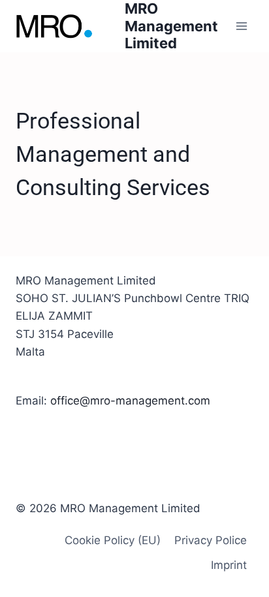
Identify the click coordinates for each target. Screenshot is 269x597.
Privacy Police (210, 540)
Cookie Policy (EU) (113, 540)
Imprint (229, 565)
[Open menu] (241, 26)
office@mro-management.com (130, 400)
